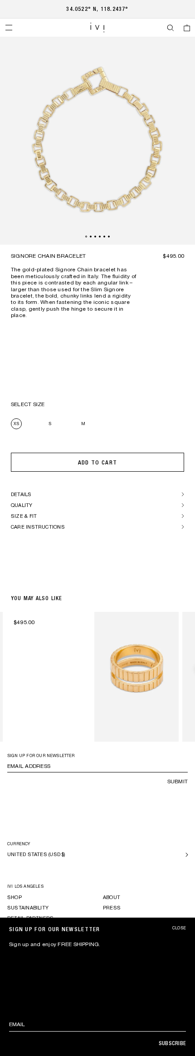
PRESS (112, 907)
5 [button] (104, 236)
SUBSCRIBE (172, 1043)
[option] (97, 141)
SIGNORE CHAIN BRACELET (48, 256)
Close (179, 928)
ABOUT (111, 897)
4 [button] (100, 236)
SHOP (14, 897)
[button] (8, 27)
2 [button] (91, 236)
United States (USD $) (36, 854)
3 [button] (95, 236)
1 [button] (86, 236)
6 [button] (109, 236)
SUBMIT (177, 781)
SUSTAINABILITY (28, 907)
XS (16, 423)
